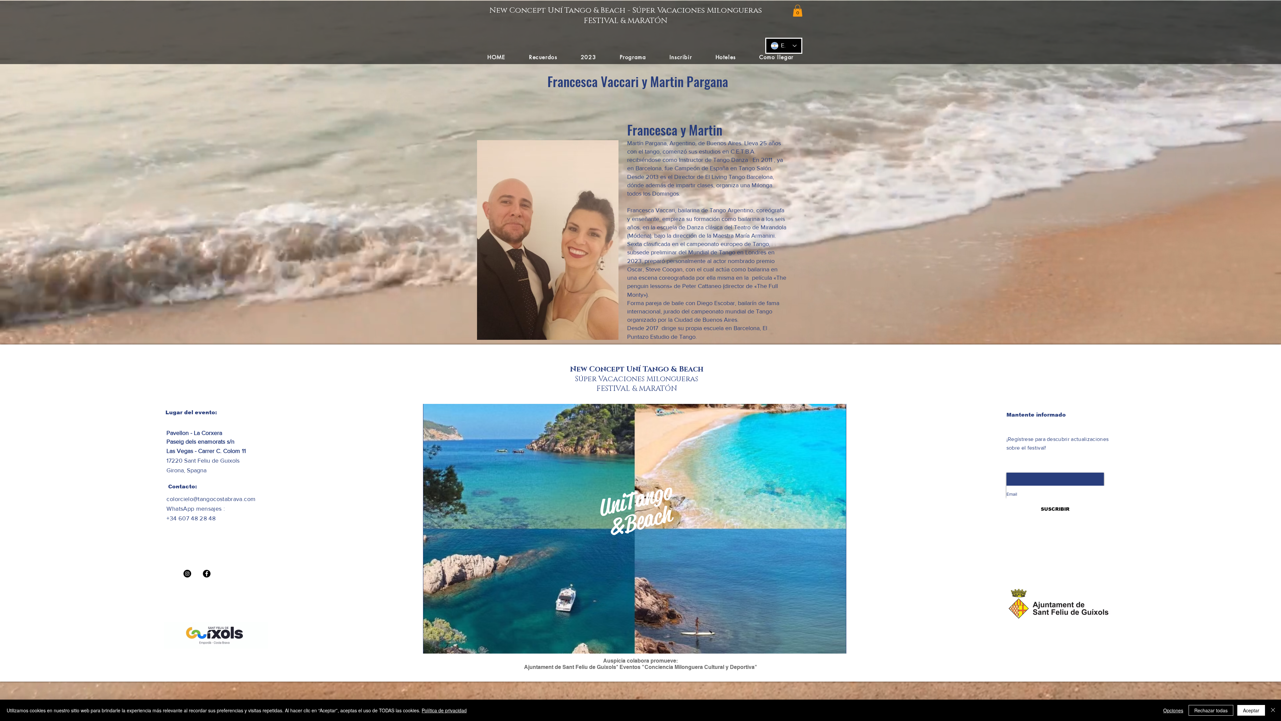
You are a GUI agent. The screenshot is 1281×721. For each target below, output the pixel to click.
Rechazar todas (1211, 710)
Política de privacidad (444, 710)
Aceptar (1251, 710)
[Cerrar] (1273, 710)
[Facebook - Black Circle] (206, 573)
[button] (798, 11)
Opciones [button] (1173, 710)
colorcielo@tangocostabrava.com (211, 499)
